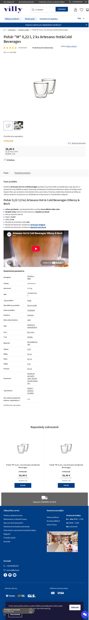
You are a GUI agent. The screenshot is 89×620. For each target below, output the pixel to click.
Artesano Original (37, 224)
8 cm (29, 364)
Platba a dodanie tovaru (13, 515)
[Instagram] (10, 575)
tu (49, 608)
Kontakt (7, 541)
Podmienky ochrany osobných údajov (52, 2)
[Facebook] (5, 575)
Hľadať (62, 9)
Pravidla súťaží (9, 537)
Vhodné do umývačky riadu (31, 376)
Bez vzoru (30, 332)
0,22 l (29, 349)
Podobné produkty (22, 173)
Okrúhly (30, 337)
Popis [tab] (6, 173)
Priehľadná (31, 310)
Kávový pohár (32, 305)
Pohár (29, 300)
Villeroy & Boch (71, 46)
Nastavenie (14, 614)
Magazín (7, 534)
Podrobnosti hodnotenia (42, 48)
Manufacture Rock (38, 227)
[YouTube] (14, 575)
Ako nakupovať (9, 2)
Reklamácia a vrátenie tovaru (15, 519)
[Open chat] (83, 614)
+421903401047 (77, 2)
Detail (22, 485)
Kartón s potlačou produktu (30, 390)
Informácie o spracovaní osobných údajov (20, 530)
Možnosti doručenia (79, 143)
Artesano (30, 315)
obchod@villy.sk (12, 570)
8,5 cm (29, 354)
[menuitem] (13, 19)
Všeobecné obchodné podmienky (16, 526)
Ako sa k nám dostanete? (13, 523)
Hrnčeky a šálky (30, 277)
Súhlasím (74, 607)
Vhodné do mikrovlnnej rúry (32, 381)
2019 (29, 320)
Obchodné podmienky (26, 2)
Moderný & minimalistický (32, 326)
